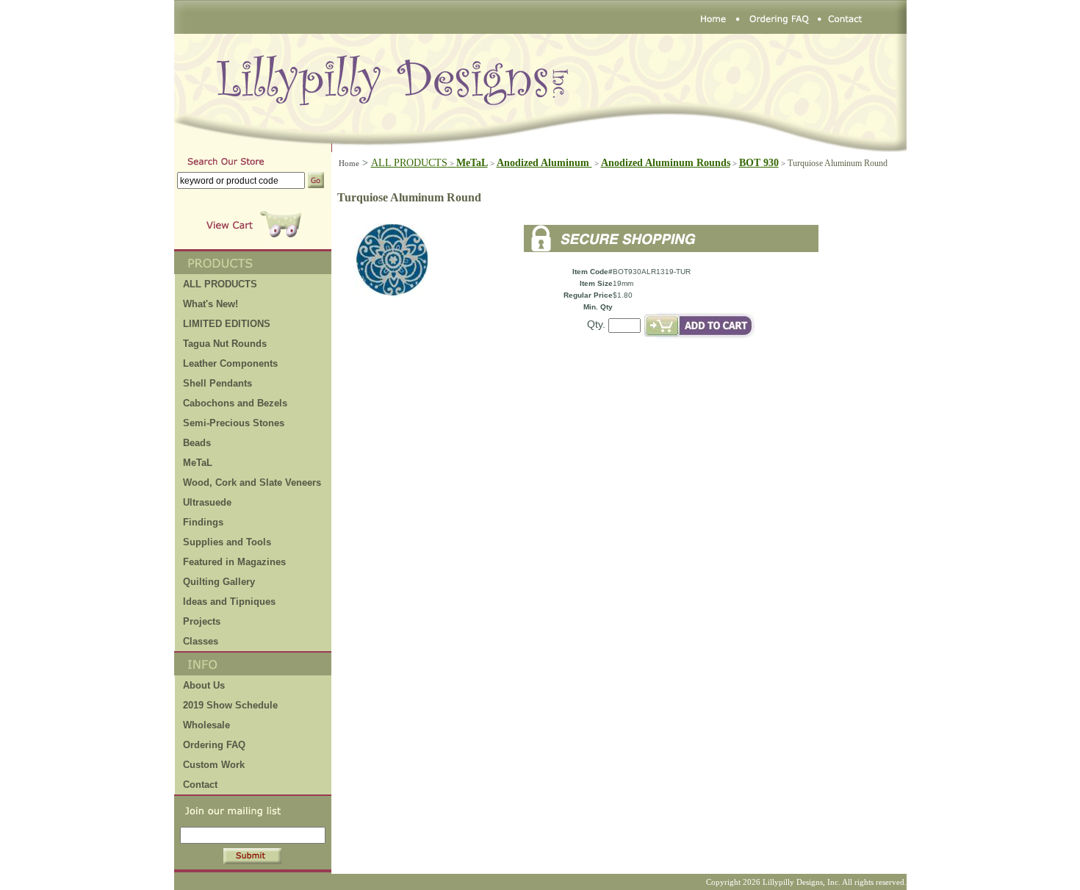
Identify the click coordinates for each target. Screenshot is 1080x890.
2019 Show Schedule (230, 705)
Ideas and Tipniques (229, 601)
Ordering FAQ (214, 744)
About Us (204, 685)
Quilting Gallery (219, 581)
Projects (201, 621)
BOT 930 (759, 162)
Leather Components (230, 363)
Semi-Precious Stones (233, 422)
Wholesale (206, 725)
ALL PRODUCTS (413, 162)
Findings (203, 522)
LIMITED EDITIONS (226, 323)
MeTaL (197, 462)
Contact (200, 784)
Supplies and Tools (227, 542)
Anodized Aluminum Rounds (665, 162)
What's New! (210, 303)
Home (349, 163)
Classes (200, 641)
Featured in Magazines (234, 561)
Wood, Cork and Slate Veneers (252, 482)
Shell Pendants (217, 383)
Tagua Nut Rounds (225, 343)
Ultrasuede (207, 502)
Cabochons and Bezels (235, 403)
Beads (197, 442)
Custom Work (214, 764)
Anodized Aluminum (544, 162)
